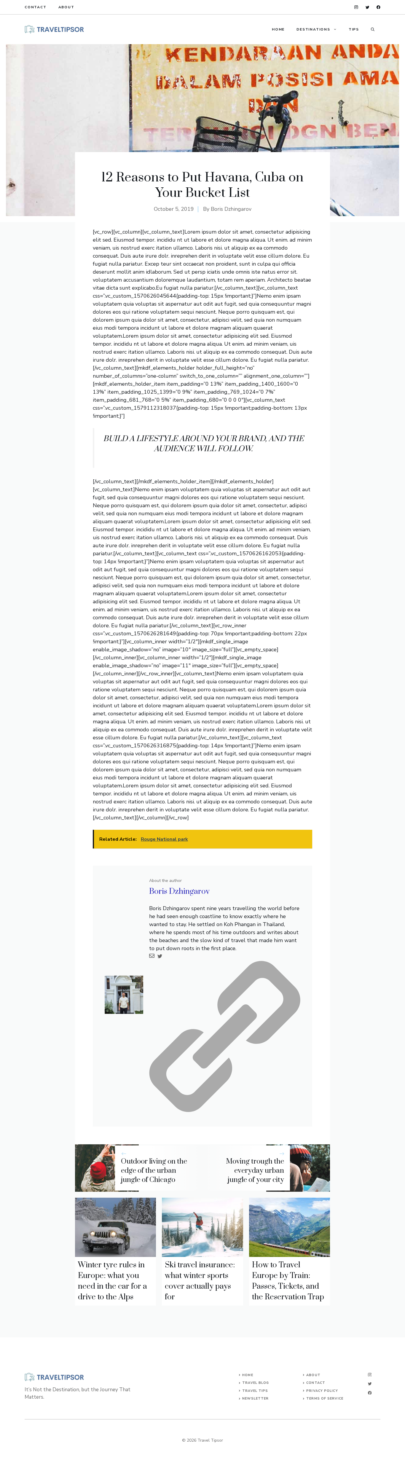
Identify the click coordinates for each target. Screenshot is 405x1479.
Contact (36, 7)
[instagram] (356, 7)
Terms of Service (324, 1398)
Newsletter (255, 1398)
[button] (372, 29)
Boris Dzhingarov (231, 209)
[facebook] (378, 7)
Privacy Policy (322, 1391)
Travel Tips (255, 1391)
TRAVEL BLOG (255, 1383)
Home (278, 29)
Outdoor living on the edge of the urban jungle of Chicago (154, 1170)
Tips (354, 29)
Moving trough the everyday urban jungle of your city (255, 1170)
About (66, 7)
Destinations (313, 29)
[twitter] (367, 7)
